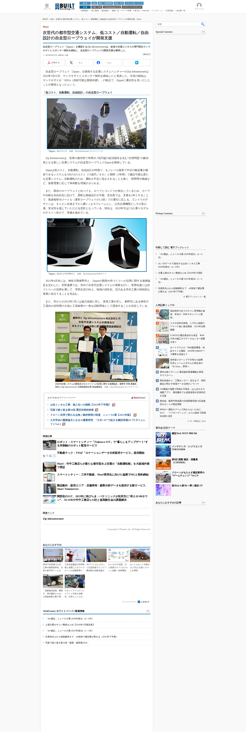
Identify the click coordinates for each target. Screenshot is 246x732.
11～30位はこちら (198, 421)
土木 (52, 19)
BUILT (45, 19)
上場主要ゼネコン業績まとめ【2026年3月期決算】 (70, 624)
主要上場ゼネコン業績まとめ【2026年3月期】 (180, 273)
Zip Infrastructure (53, 518)
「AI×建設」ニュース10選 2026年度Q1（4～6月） (69, 618)
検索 (203, 24)
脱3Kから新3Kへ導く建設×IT (187, 485)
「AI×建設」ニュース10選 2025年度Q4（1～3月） (69, 630)
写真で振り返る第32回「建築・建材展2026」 (67, 642)
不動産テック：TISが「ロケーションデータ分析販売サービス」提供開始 (100, 452)
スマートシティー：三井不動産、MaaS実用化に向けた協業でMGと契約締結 (103, 474)
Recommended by (130, 602)
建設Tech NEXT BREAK (184, 433)
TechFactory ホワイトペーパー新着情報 (64, 611)
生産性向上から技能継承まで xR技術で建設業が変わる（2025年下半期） (81, 636)
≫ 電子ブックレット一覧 (194, 297)
